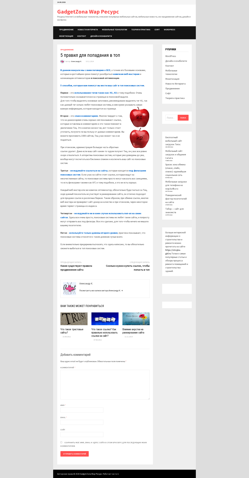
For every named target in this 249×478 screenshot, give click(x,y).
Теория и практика (140, 29)
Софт (157, 29)
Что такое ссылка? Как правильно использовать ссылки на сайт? (104, 332)
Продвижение (66, 29)
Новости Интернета (88, 29)
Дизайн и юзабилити (101, 36)
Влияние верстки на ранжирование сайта (133, 331)
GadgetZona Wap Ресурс (88, 11)
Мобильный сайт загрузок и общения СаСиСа (175, 154)
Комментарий (67, 367)
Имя (63, 405)
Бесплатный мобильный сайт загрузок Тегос (173, 141)
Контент (81, 36)
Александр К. (76, 61)
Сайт (62, 429)
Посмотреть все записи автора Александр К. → (101, 290)
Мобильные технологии (114, 29)
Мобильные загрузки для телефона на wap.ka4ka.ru (176, 185)
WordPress (169, 29)
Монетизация (66, 36)
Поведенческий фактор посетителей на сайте (176, 199)
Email (63, 417)
